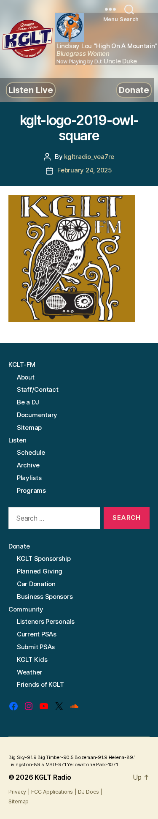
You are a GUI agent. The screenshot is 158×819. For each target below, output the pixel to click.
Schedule (31, 452)
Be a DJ (28, 402)
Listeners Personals (46, 621)
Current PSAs (36, 634)
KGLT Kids (32, 659)
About (26, 377)
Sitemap (29, 427)
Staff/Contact (38, 389)
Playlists (29, 478)
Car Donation (36, 584)
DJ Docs (88, 792)
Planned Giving (39, 571)
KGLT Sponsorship (44, 558)
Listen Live (30, 90)
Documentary (37, 415)
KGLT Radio (53, 777)
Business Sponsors (44, 596)
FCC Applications (52, 792)
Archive (28, 465)
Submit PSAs (36, 647)
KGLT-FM (21, 364)
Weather (29, 672)
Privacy (17, 792)
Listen (17, 440)
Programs (31, 490)
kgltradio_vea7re (89, 157)
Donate (134, 90)
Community (25, 609)
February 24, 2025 (84, 170)
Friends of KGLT (40, 684)
